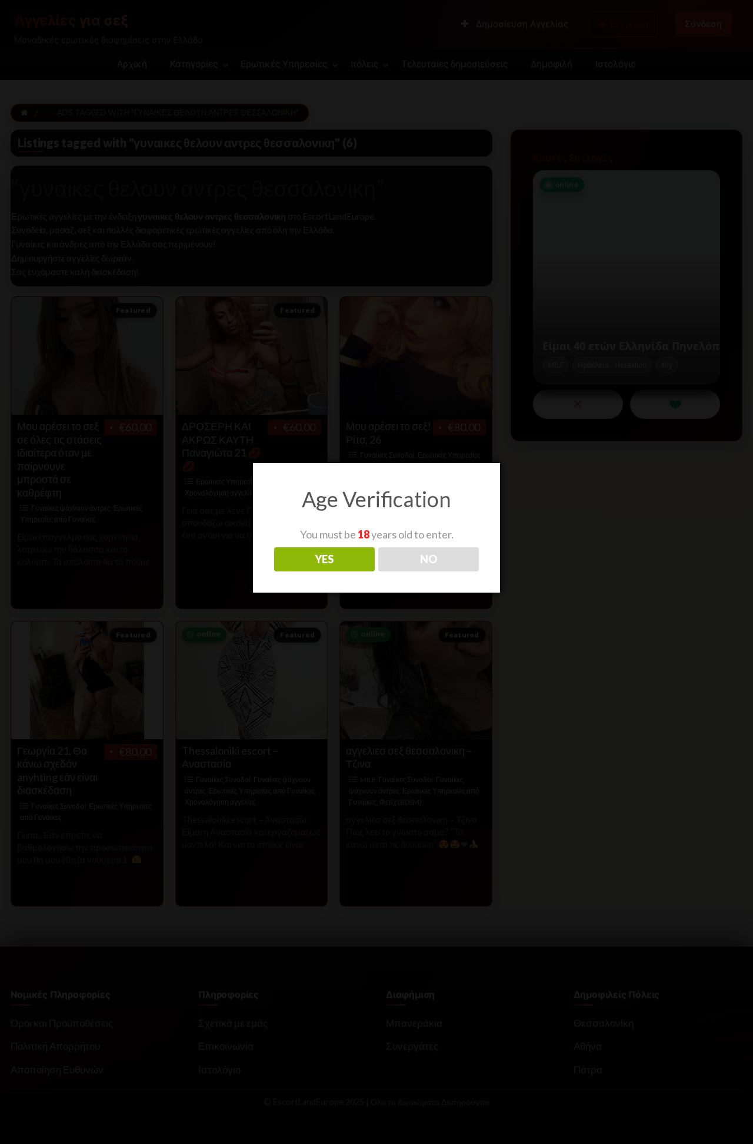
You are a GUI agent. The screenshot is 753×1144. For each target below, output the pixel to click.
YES (324, 559)
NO (428, 559)
